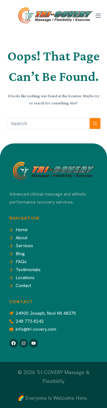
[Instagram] (23, 343)
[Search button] (95, 123)
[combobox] (48, 123)
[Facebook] (13, 343)
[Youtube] (33, 343)
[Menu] (98, 15)
